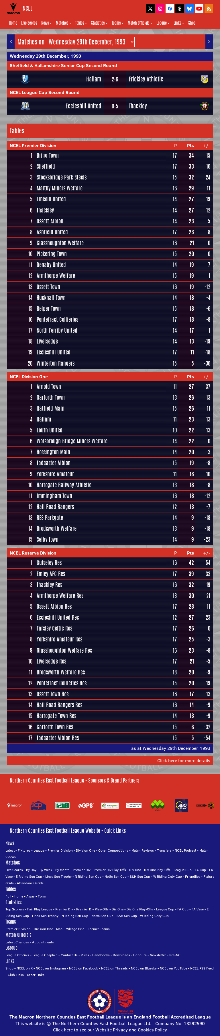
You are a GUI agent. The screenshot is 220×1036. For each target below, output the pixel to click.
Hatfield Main (50, 408)
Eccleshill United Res (58, 617)
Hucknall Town (51, 298)
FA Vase (198, 909)
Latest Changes (17, 942)
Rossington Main (53, 452)
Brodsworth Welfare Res (61, 672)
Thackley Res (49, 585)
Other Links (35, 974)
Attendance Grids (30, 883)
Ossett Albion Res (54, 606)
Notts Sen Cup (116, 876)
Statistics (98, 23)
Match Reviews (142, 850)
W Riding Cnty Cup (167, 876)
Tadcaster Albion (53, 463)
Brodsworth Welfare (56, 528)
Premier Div (82, 869)
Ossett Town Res (52, 694)
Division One (85, 850)
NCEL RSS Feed (202, 968)
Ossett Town (48, 287)
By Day (31, 869)
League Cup (183, 869)
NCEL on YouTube (173, 968)
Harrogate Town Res (56, 716)
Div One (135, 869)
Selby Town (47, 539)
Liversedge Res (51, 661)
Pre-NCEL (176, 955)
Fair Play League (39, 909)
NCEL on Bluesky (144, 968)
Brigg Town (48, 155)
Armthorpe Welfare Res (60, 596)
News (45, 23)
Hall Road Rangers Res (59, 705)
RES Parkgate (50, 518)
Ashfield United (52, 232)
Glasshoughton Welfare (60, 243)
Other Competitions (113, 850)
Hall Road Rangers (55, 507)
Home (13, 23)
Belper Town (49, 309)
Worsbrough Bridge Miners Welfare (72, 441)
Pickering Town (52, 254)
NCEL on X (25, 968)
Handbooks (101, 955)
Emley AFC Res (51, 574)
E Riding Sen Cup (29, 876)
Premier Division (60, 850)
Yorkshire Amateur (55, 474)
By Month (62, 869)
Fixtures (24, 850)
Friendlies (192, 876)
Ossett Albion (50, 221)
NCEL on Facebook (83, 968)
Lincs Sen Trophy (58, 876)
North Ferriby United (57, 330)
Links (177, 23)
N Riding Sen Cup (88, 876)
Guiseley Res (49, 563)
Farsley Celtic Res (54, 628)
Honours (140, 955)
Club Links (16, 974)
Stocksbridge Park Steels (62, 177)
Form (42, 896)
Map (59, 928)
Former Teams (99, 928)
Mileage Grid (75, 928)
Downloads (121, 955)
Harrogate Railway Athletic (64, 485)
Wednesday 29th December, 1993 (45, 56)
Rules (85, 955)
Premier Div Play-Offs (110, 869)
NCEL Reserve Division (33, 553)
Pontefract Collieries (57, 319)
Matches (62, 23)
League (161, 23)
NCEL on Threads (114, 968)
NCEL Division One (29, 376)
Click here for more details (183, 760)
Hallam (93, 79)
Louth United (49, 430)
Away (30, 896)
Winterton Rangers (55, 363)
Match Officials (139, 23)
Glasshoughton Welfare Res (64, 650)
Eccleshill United (83, 106)
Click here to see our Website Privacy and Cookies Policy (110, 1030)
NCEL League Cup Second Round (45, 92)
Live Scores (29, 23)
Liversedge (47, 341)
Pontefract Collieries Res (62, 683)
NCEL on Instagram (51, 968)
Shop (191, 23)
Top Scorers (14, 909)
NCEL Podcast (185, 850)
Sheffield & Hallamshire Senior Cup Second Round (63, 65)
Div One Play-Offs (157, 869)
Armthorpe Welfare (56, 276)
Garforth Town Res (55, 727)
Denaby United (51, 265)
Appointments (43, 942)
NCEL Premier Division (33, 145)
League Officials (17, 955)
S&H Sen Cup (140, 876)
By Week (46, 869)
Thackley (138, 106)
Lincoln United (51, 199)
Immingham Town (54, 496)
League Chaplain (45, 955)
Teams (116, 23)
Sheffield (46, 166)
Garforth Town (51, 397)
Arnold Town (49, 387)
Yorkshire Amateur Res (59, 639)
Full (8, 896)
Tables (79, 23)
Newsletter (158, 955)
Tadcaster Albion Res (58, 738)
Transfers (164, 850)
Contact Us (69, 955)
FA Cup (200, 869)
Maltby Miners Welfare (59, 188)
